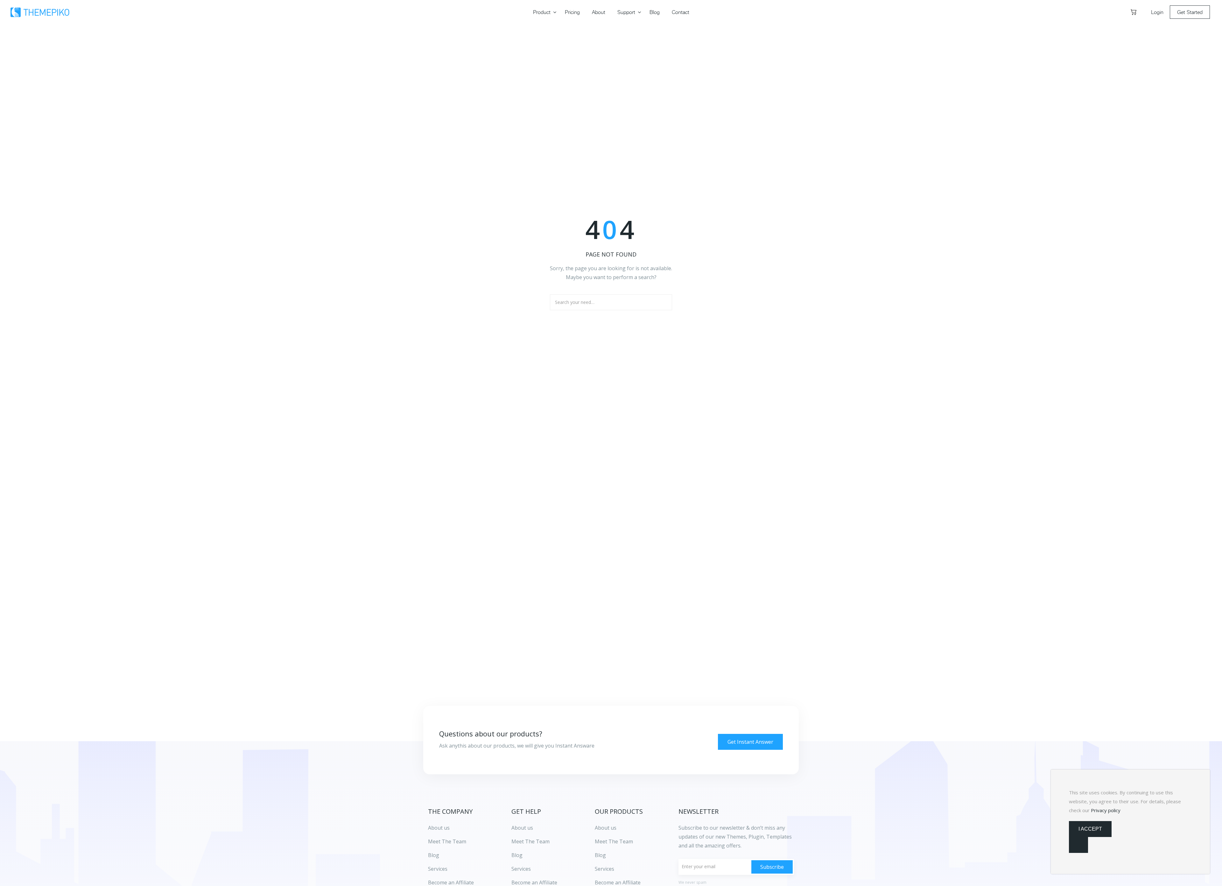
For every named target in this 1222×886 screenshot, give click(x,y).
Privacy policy (1105, 810)
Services (521, 868)
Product (542, 12)
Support (626, 12)
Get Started (1190, 12)
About (598, 12)
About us (522, 827)
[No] (1078, 845)
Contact (680, 12)
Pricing (572, 12)
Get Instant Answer (750, 741)
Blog (655, 12)
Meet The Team (530, 841)
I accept (1090, 829)
